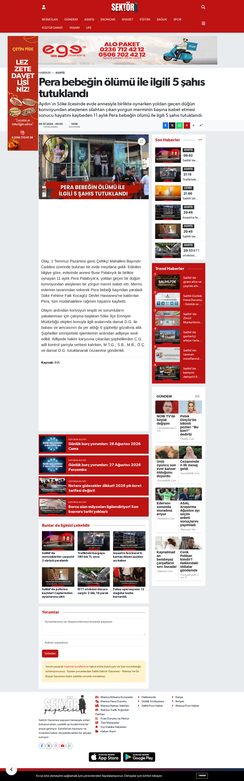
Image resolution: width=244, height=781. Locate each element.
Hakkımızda (149, 697)
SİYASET (127, 19)
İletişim (180, 701)
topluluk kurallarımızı (76, 666)
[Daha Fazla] (187, 125)
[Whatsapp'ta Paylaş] (179, 125)
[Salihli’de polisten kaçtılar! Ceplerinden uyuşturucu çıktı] (58, 577)
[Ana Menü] (203, 23)
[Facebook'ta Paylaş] (165, 125)
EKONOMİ (108, 19)
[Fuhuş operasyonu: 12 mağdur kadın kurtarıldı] (129, 577)
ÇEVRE (188, 188)
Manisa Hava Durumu (114, 701)
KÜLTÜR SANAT (52, 27)
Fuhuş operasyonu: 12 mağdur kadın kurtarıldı (128, 593)
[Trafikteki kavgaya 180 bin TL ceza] (94, 540)
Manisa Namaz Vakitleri (115, 705)
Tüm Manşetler (110, 722)
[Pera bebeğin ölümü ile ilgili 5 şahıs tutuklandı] (94, 166)
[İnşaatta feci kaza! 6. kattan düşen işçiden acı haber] (129, 540)
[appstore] (105, 757)
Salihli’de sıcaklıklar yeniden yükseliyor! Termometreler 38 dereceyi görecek (194, 196)
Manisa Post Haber (187, 705)
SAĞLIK (162, 19)
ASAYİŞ (89, 19)
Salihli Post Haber (152, 705)
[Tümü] (200, 140)
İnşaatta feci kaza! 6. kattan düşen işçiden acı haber (128, 557)
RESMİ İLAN (50, 19)
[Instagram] (55, 746)
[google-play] (139, 757)
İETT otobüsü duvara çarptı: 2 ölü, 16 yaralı (191, 253)
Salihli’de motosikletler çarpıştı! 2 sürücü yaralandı (58, 557)
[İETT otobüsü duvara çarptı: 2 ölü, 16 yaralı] (94, 577)
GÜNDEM (71, 19)
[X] (49, 746)
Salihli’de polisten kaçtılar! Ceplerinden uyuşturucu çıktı (57, 593)
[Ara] (203, 7)
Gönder (50, 653)
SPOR (177, 19)
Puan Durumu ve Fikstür (115, 718)
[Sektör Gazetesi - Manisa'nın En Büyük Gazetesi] (125, 7)
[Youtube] (62, 746)
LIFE (89, 27)
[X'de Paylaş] (172, 125)
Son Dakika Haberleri (113, 727)
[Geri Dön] (11, 769)
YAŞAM (74, 27)
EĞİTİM (145, 19)
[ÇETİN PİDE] (23, 93)
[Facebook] (42, 746)
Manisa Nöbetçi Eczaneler (117, 697)
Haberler (45, 73)
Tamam (202, 775)
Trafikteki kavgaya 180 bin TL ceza (191, 177)
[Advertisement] (110, 228)
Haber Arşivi (108, 731)
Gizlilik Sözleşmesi (153, 701)
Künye (179, 697)
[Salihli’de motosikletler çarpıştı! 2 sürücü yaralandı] (58, 540)
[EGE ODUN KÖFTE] (122, 50)
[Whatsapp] (69, 746)
